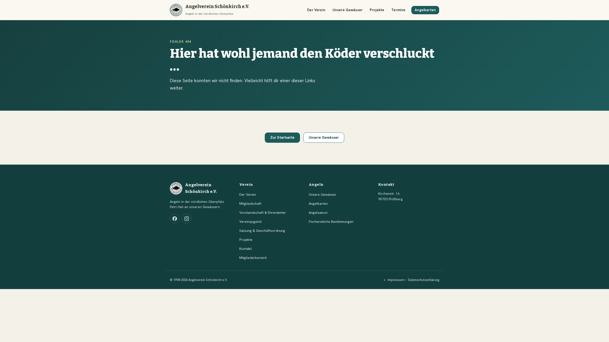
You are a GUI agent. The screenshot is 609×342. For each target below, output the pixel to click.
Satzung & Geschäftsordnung (262, 230)
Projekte (377, 10)
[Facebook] (174, 218)
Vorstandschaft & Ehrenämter (262, 212)
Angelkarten (425, 10)
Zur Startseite (282, 137)
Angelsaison (318, 212)
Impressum (396, 280)
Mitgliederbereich (253, 257)
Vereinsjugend (250, 221)
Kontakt (245, 248)
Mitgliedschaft (250, 203)
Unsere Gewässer (348, 10)
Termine (398, 10)
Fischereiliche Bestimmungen (331, 221)
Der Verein (316, 10)
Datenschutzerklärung (423, 280)
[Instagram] (186, 218)
